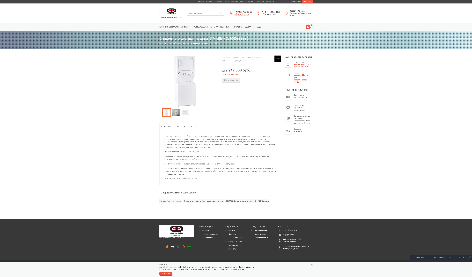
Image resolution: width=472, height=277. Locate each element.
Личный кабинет (261, 230)
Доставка (218, 1)
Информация (231, 226)
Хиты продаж (208, 238)
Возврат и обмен (246, 1)
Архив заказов (260, 234)
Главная (201, 1)
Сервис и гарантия (231, 1)
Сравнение (439, 257)
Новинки (205, 230)
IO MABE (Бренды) (262, 201)
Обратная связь (458, 257)
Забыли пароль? (261, 238)
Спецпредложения (210, 234)
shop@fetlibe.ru (289, 235)
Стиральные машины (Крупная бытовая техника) (203, 201)
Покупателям (258, 226)
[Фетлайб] (171, 12)
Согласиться (166, 274)
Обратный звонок (242, 14)
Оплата (209, 1)
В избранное (228, 61)
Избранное (421, 257)
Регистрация (296, 1)
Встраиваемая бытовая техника (211, 27)
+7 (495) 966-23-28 (243, 12)
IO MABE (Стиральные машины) (239, 201)
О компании (259, 1)
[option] (185, 81)
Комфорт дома (242, 27)
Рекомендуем (206, 226)
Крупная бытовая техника (173, 27)
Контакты (270, 1)
